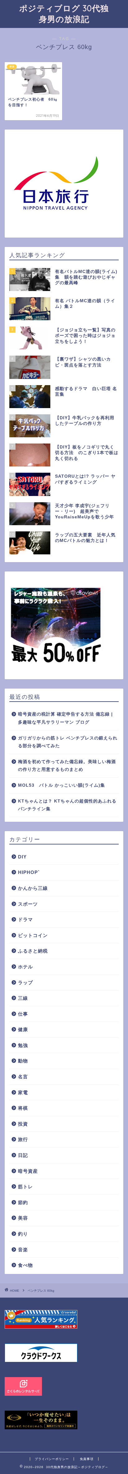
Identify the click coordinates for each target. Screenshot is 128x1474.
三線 (23, 998)
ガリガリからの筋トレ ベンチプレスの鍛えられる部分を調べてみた (67, 742)
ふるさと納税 (33, 950)
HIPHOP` (29, 872)
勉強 (23, 1045)
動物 (23, 1060)
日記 (23, 1155)
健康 (23, 1029)
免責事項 (87, 1459)
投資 (23, 1123)
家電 (23, 1092)
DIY (22, 856)
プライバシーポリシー (52, 1459)
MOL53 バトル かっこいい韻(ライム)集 (61, 785)
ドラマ (25, 919)
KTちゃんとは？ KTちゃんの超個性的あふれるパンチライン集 (67, 805)
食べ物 (25, 1265)
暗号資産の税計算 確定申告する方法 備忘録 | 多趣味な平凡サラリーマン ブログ (65, 718)
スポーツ (28, 904)
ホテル (25, 966)
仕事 (23, 1014)
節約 (23, 1202)
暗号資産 (28, 1171)
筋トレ (25, 1186)
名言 (23, 1076)
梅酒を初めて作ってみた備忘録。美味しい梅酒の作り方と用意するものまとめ (67, 765)
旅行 (23, 1139)
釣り (23, 1233)
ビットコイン (33, 935)
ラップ (25, 982)
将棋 (23, 1108)
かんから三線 (33, 888)
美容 (23, 1218)
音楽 (23, 1249)
